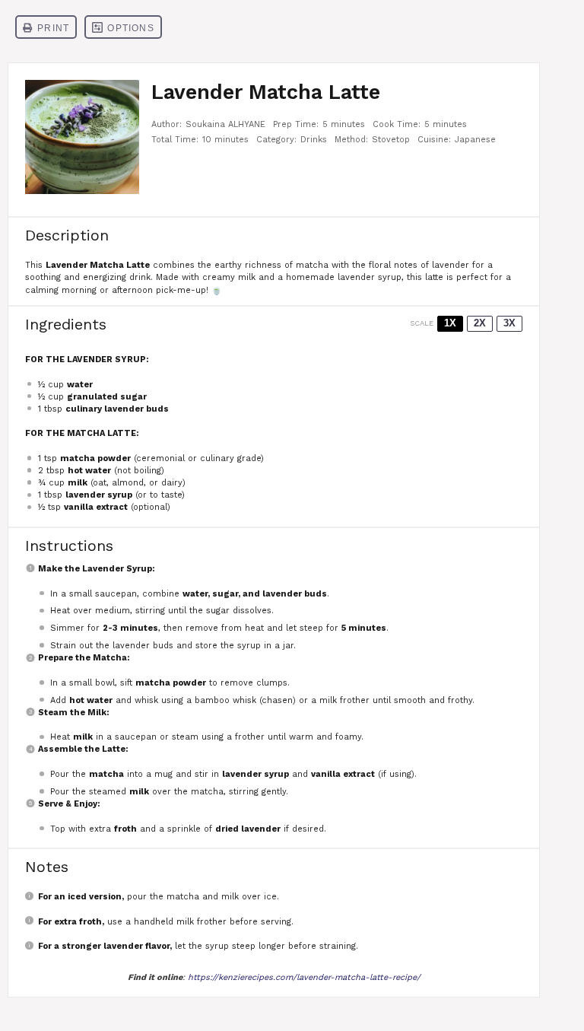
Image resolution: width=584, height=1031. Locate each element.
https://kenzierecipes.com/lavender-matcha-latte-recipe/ (304, 977)
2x (480, 323)
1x (450, 323)
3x (509, 323)
